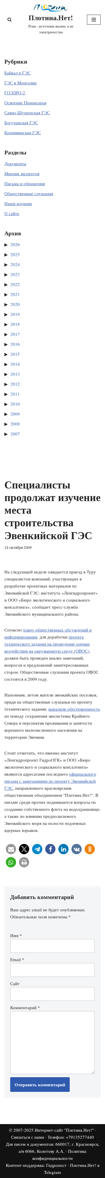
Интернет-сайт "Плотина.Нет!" (64, 1130)
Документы (15, 163)
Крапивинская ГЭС (22, 132)
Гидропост (56, 1165)
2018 (15, 324)
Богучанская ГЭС (21, 122)
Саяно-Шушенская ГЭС (27, 112)
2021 (15, 294)
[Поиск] (9, 19)
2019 (15, 314)
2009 (15, 414)
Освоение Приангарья (25, 102)
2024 (15, 264)
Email (17, 959)
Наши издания (18, 203)
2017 (15, 334)
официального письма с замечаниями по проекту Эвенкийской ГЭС (50, 781)
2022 (15, 284)
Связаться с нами (27, 1137)
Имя (16, 935)
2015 (15, 354)
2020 (15, 304)
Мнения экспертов (21, 173)
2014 (15, 364)
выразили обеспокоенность (74, 709)
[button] (11, 849)
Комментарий (25, 1007)
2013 (15, 374)
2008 (15, 424)
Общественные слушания (28, 193)
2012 (15, 384)
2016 (15, 344)
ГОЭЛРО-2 (14, 93)
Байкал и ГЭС (17, 73)
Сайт (15, 983)
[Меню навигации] (94, 20)
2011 (15, 394)
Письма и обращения (24, 183)
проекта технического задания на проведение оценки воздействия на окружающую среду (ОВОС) (47, 644)
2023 (15, 274)
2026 (15, 244)
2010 (15, 404)
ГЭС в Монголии (20, 83)
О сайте (11, 213)
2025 (15, 254)
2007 (15, 434)
